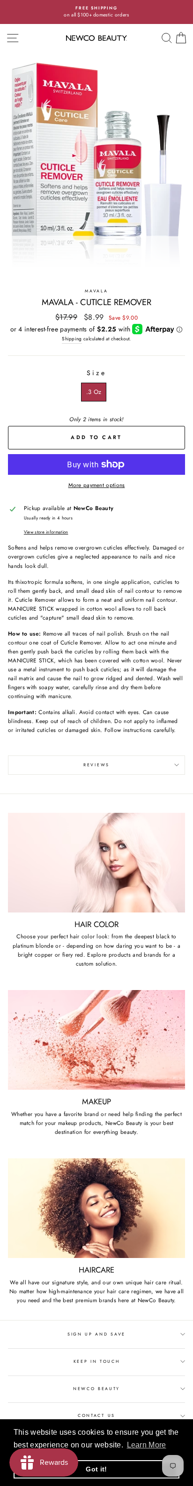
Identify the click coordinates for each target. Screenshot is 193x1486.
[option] (96, 12)
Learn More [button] (146, 1445)
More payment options (96, 485)
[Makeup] (96, 1040)
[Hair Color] (96, 863)
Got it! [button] (96, 1469)
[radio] (94, 392)
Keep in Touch (97, 1361)
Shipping (72, 338)
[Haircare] (96, 1208)
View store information (46, 532)
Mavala (96, 291)
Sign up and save (96, 1334)
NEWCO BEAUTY (96, 1388)
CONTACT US (96, 1415)
